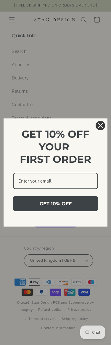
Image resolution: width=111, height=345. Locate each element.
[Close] (100, 125)
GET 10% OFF (56, 203)
